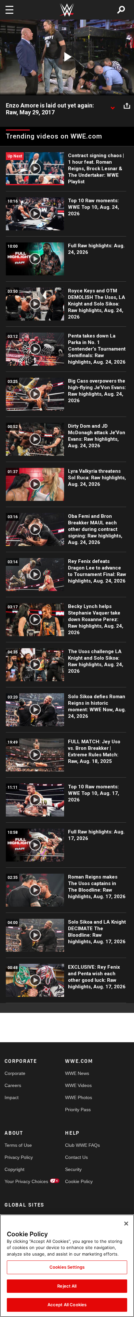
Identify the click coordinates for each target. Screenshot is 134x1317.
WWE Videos (78, 1085)
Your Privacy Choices (20, 1181)
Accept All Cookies (67, 1304)
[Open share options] (127, 106)
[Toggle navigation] (9, 10)
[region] (67, 1265)
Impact (12, 1097)
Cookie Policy (79, 1181)
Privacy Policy (19, 1157)
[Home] (67, 10)
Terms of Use (18, 1145)
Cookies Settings (67, 1267)
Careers (13, 1085)
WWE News (77, 1073)
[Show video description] (112, 106)
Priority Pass (78, 1109)
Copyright (14, 1169)
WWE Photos (78, 1097)
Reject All (66, 1286)
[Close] (126, 1223)
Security (73, 1169)
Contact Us (76, 1157)
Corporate (15, 1073)
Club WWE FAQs (80, 1145)
